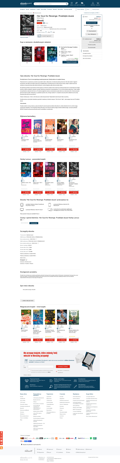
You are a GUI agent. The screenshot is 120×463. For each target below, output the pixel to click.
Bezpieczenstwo (36, 399)
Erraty (61, 410)
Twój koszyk (49, 400)
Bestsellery (60, 9)
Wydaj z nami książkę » (59, 378)
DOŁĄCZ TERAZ (63, 366)
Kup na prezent (92, 31)
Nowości (55, 9)
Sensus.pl (59, 449)
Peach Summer (24, 330)
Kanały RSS (1, 447)
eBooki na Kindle (37, 416)
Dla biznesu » (33, 384)
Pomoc (37, 213)
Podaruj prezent (95, 9)
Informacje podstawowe (38, 397)
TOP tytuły (22, 402)
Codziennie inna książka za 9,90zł (91, 12)
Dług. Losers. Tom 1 (66, 51)
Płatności (62, 408)
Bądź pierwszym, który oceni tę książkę (58, 28)
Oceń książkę (49, 408)
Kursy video (43, 9)
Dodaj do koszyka (91, 22)
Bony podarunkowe (24, 416)
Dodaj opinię (34, 223)
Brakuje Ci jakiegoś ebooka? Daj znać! (62, 384)
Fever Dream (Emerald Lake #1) (37, 140)
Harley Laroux (43, 25)
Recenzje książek (63, 412)
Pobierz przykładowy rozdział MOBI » (28, 255)
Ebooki (27, 9)
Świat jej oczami (25, 139)
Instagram (1, 438)
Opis (86, 50)
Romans (31, 263)
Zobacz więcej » (27, 375)
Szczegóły (87, 53)
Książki (38, 9)
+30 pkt (46, 23)
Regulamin (62, 398)
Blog (21, 419)
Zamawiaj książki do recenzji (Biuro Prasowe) (78, 403)
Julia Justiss (59, 140)
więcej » (49, 372)
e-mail (25, 366)
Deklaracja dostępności (65, 402)
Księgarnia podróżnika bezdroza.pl (91, 410)
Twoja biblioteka (50, 404)
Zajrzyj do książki (24, 37)
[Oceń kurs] (25, 223)
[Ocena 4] (45, 29)
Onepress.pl (50, 449)
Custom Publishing (77, 411)
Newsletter (49, 410)
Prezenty (48, 406)
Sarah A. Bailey (36, 333)
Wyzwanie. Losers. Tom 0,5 (49, 183)
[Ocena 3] (44, 29)
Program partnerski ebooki (78, 400)
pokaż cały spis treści (28, 300)
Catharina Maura (48, 332)
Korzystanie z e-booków (38, 403)
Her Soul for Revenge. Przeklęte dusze (73, 184)
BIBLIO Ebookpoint (77, 409)
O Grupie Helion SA (90, 396)
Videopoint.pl (41, 452)
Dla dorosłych (28, 261)
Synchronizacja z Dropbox (38, 418)
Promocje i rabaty (24, 404)
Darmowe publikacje (24, 410)
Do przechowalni (91, 47)
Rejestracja (49, 398)
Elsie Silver (35, 142)
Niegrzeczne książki (48, 27)
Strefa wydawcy (76, 398)
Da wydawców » (82, 378)
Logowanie (49, 396)
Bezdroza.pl (89, 449)
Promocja (40, 23)
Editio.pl (69, 449)
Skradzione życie (73, 139)
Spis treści (87, 58)
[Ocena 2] (42, 29)
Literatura (22, 261)
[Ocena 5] (46, 29)
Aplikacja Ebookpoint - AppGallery (38, 426)
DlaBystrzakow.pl (80, 449)
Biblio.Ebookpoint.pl (81, 452)
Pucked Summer (48, 139)
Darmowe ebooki (68, 9)
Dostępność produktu (87, 55)
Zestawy (22, 412)
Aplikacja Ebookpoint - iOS (39, 423)
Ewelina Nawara (48, 140)
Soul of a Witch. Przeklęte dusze (60, 183)
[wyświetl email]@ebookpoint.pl (55, 458)
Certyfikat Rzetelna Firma (91, 398)
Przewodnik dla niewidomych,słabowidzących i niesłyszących (37, 407)
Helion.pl (40, 449)
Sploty (68, 452)
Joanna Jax (71, 140)
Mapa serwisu (63, 414)
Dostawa (62, 406)
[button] (79, 127)
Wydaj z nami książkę (77, 407)
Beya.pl (49, 452)
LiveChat (62, 416)
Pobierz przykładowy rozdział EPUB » (28, 253)
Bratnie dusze (60, 139)
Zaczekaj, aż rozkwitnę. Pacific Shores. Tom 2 (37, 331)
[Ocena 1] (41, 29)
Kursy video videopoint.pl (91, 416)
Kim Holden (23, 140)
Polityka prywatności (64, 400)
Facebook (1, 432)
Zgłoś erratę (22, 257)
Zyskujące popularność (25, 406)
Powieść (27, 263)
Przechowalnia (50, 402)
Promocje (49, 9)
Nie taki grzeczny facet (61, 330)
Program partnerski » (35, 378)
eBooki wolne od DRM (38, 411)
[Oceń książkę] (45, 28)
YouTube (1, 440)
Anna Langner (23, 331)
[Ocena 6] (48, 29)
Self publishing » (82, 384)
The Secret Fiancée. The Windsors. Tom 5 (50, 330)
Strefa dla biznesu (77, 396)
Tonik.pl (96, 457)
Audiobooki (33, 9)
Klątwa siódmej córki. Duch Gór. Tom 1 (74, 330)
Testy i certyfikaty (24, 417)
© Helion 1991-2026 (24, 459)
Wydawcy (22, 414)
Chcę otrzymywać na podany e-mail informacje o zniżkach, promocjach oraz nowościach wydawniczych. (42, 371)
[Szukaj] (66, 3)
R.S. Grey (58, 332)
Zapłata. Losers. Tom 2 (67, 55)
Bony (88, 9)
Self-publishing (76, 405)
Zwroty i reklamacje (64, 404)
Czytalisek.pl (60, 452)
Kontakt (61, 396)
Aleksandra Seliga (72, 332)
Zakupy (35, 401)
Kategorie (22, 9)
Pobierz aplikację (80, 9)
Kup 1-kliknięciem (92, 34)
